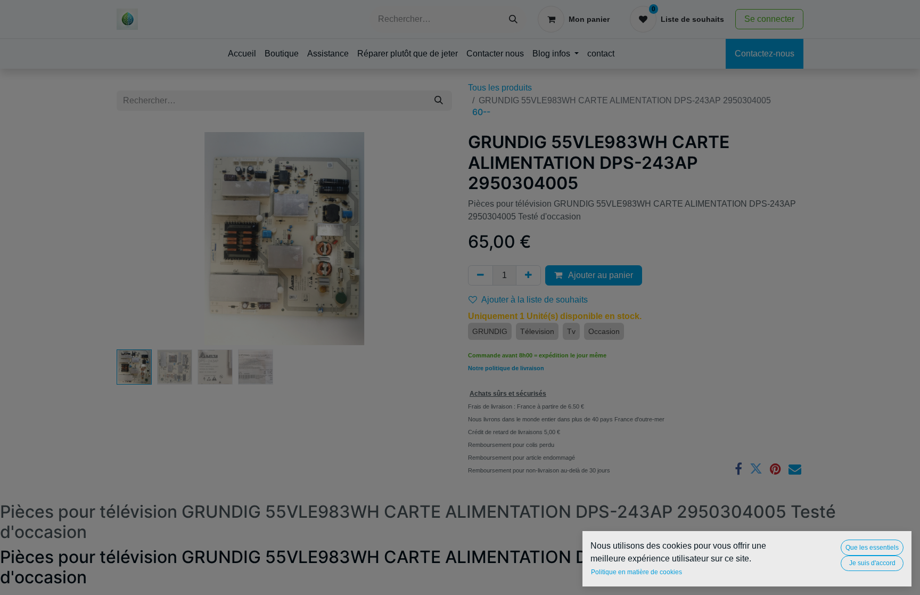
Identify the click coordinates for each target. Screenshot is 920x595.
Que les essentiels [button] (872, 547)
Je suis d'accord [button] (872, 563)
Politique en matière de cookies (636, 572)
